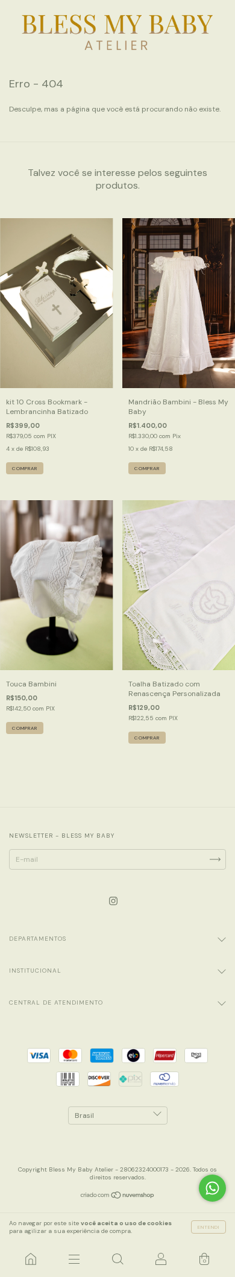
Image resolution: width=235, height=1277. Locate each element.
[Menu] (74, 1259)
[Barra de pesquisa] (117, 1259)
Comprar (24, 728)
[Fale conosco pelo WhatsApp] (212, 1188)
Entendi (208, 1227)
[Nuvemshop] (117, 1197)
